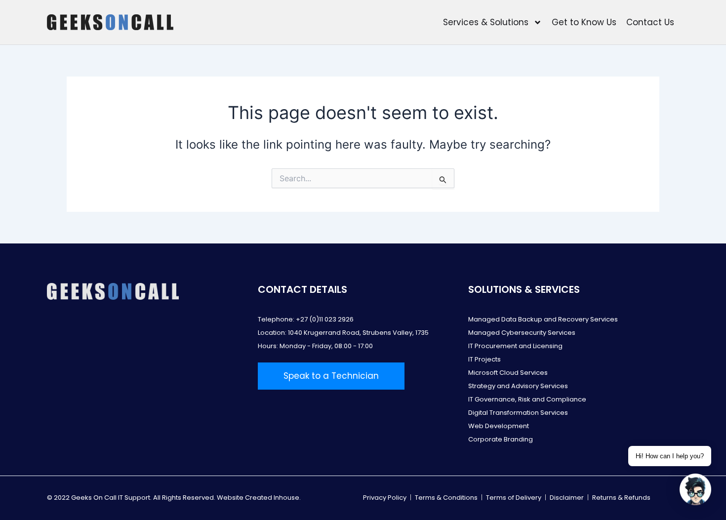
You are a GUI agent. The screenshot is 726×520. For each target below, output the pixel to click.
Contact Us (650, 22)
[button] (695, 489)
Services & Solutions (485, 22)
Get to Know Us (584, 22)
